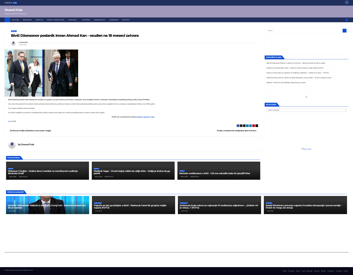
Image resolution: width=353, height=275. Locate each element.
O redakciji (113, 20)
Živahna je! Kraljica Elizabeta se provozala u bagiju (30, 131)
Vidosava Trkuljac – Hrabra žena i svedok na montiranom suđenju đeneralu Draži (43, 172)
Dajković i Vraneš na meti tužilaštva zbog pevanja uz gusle (286, 82)
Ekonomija (27, 20)
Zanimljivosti (99, 20)
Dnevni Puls (13, 10)
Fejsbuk (139, 117)
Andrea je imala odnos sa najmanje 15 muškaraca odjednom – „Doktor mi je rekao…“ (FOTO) (297, 73)
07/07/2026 (98, 211)
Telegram (146, 117)
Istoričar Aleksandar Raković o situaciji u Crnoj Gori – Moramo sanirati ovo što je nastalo (295, 63)
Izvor (9, 121)
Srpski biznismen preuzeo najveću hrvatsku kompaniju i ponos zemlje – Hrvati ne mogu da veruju (298, 77)
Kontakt (126, 20)
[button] (343, 20)
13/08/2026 (12, 211)
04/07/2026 (270, 211)
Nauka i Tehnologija (55, 20)
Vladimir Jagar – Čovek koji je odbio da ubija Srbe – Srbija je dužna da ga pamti (132, 172)
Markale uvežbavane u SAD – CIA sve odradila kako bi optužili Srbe (214, 173)
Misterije (86, 20)
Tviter (153, 117)
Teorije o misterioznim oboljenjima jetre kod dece (237, 131)
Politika (15, 20)
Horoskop (72, 20)
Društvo (39, 20)
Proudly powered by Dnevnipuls (13, 270)
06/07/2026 (184, 211)
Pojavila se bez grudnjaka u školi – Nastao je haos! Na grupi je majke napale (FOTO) (294, 68)
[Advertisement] (306, 44)
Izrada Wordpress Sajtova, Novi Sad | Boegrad (17, 272)
